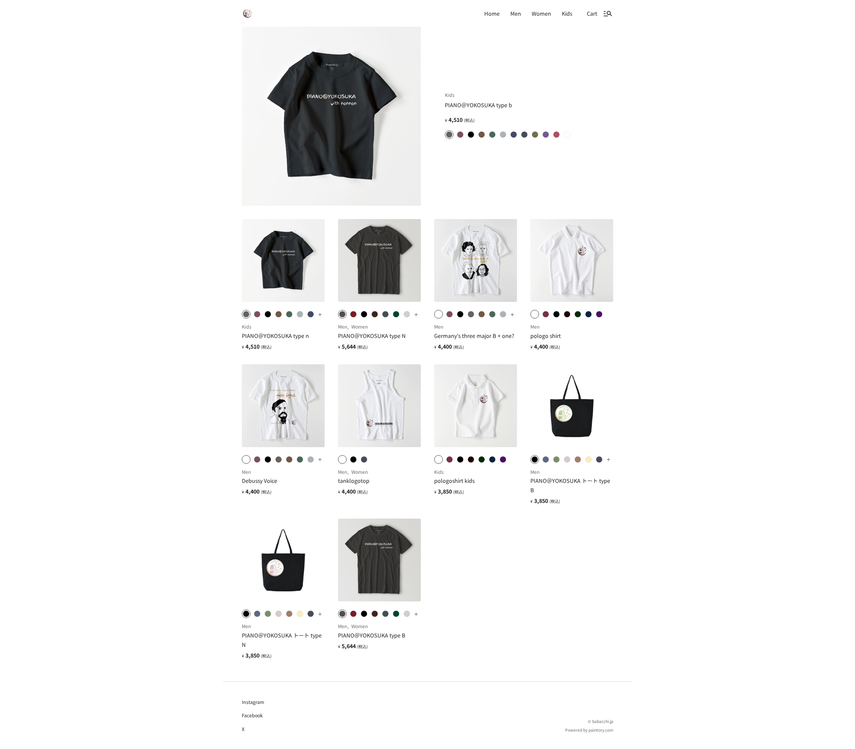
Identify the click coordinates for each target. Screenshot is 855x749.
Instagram (253, 702)
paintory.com (600, 730)
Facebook (252, 715)
